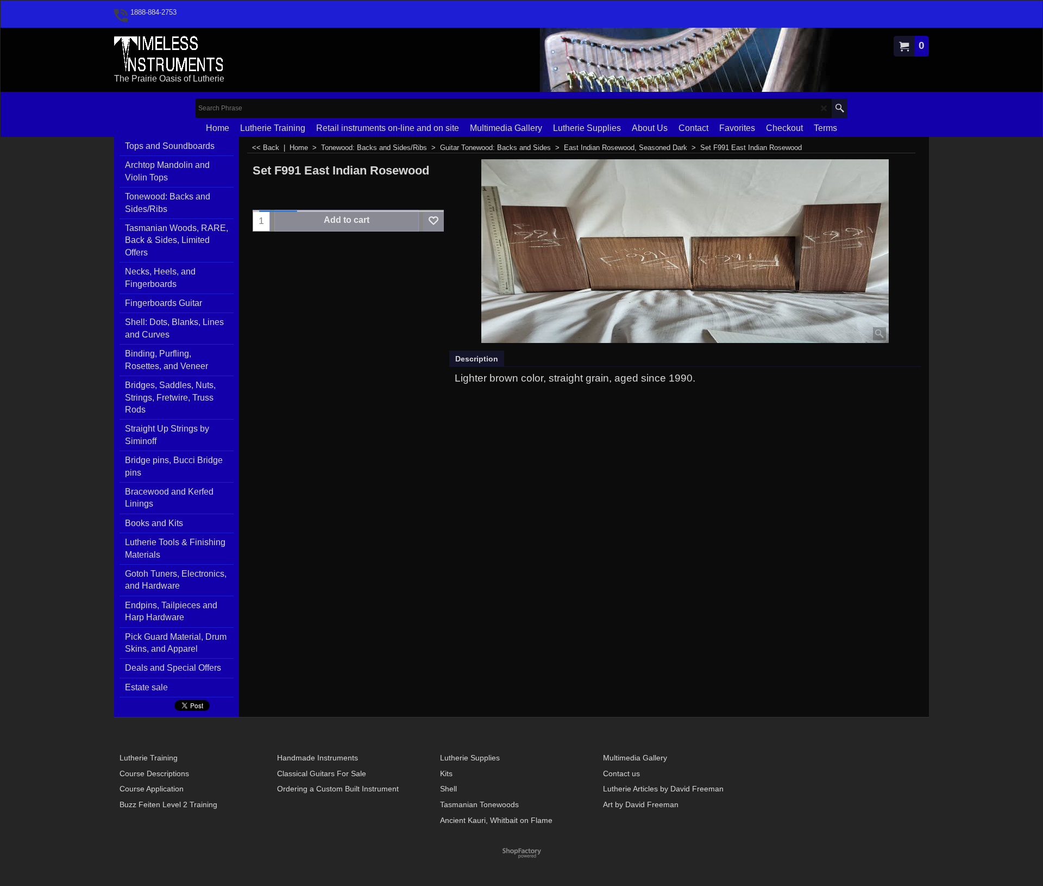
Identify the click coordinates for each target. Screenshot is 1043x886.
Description (476, 358)
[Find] (839, 108)
